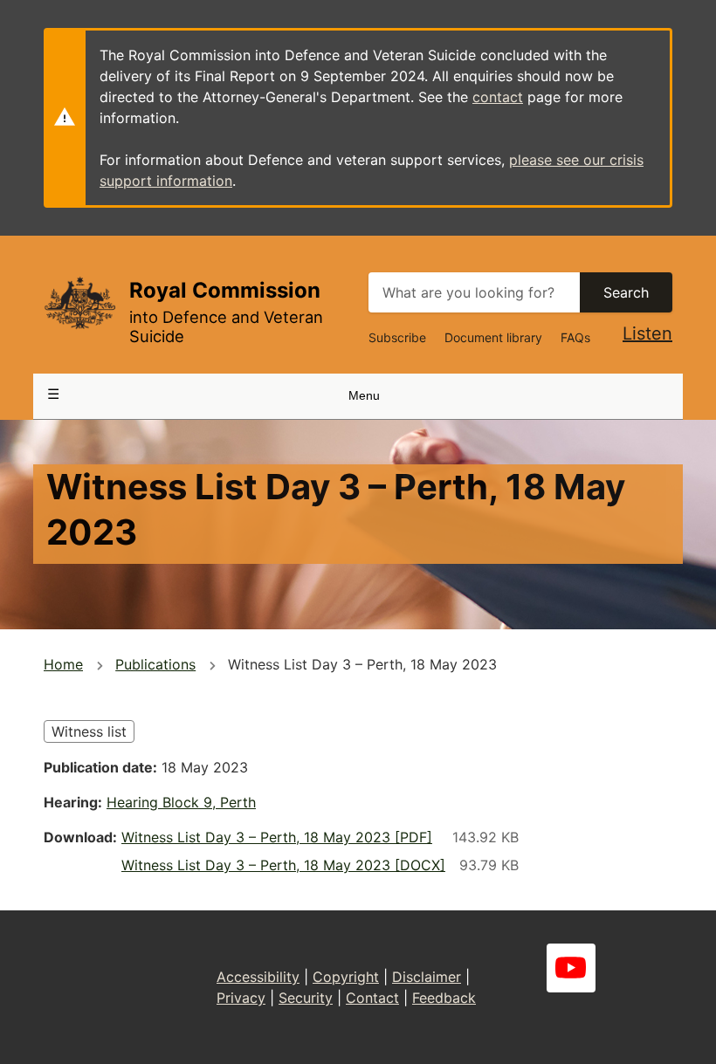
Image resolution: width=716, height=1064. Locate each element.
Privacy (241, 997)
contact (497, 97)
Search (626, 292)
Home (63, 664)
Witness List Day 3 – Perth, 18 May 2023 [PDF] (276, 837)
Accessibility (258, 976)
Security (306, 997)
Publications (155, 664)
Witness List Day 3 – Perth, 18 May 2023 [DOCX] (283, 865)
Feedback (444, 997)
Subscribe (397, 337)
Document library (493, 337)
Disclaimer (426, 976)
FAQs (575, 337)
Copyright (346, 976)
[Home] (79, 302)
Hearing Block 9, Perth (181, 802)
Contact (372, 997)
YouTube (571, 968)
